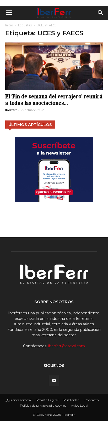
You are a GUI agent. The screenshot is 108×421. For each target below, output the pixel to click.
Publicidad (71, 400)
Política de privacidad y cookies (43, 405)
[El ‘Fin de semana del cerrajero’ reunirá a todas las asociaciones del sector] (54, 66)
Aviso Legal (79, 405)
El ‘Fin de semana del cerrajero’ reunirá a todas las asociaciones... (53, 99)
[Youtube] (54, 381)
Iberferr (11, 110)
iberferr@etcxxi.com (66, 346)
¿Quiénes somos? (18, 400)
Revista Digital (47, 400)
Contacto (91, 400)
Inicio (9, 25)
